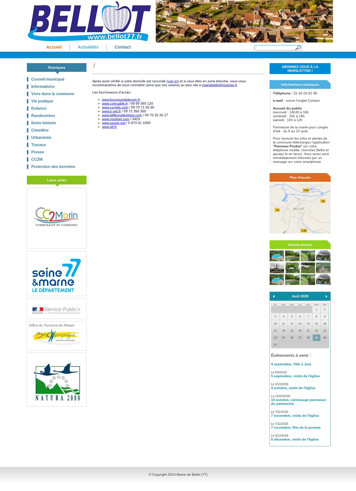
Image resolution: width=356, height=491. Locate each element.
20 (300, 330)
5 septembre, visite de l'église (295, 376)
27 (300, 337)
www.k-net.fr (111, 111)
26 (291, 337)
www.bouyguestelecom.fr (121, 99)
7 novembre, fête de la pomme (296, 427)
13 (300, 323)
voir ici (173, 81)
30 (324, 337)
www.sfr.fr (109, 127)
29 (316, 337)
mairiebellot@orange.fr (219, 85)
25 (283, 337)
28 (308, 337)
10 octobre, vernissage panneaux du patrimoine (298, 402)
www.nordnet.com (115, 119)
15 (316, 323)
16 (324, 323)
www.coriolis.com (115, 107)
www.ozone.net (113, 123)
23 (324, 330)
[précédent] (274, 296)
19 (291, 330)
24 (275, 337)
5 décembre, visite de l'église (295, 439)
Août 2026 (300, 296)
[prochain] (326, 296)
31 (275, 344)
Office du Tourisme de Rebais (51, 325)
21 (308, 330)
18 (283, 330)
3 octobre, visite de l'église (293, 388)
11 (283, 323)
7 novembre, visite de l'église (295, 415)
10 (275, 323)
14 (308, 323)
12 (291, 323)
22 (316, 330)
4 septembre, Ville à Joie (291, 364)
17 (275, 330)
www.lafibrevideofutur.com (122, 115)
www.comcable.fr (115, 103)
